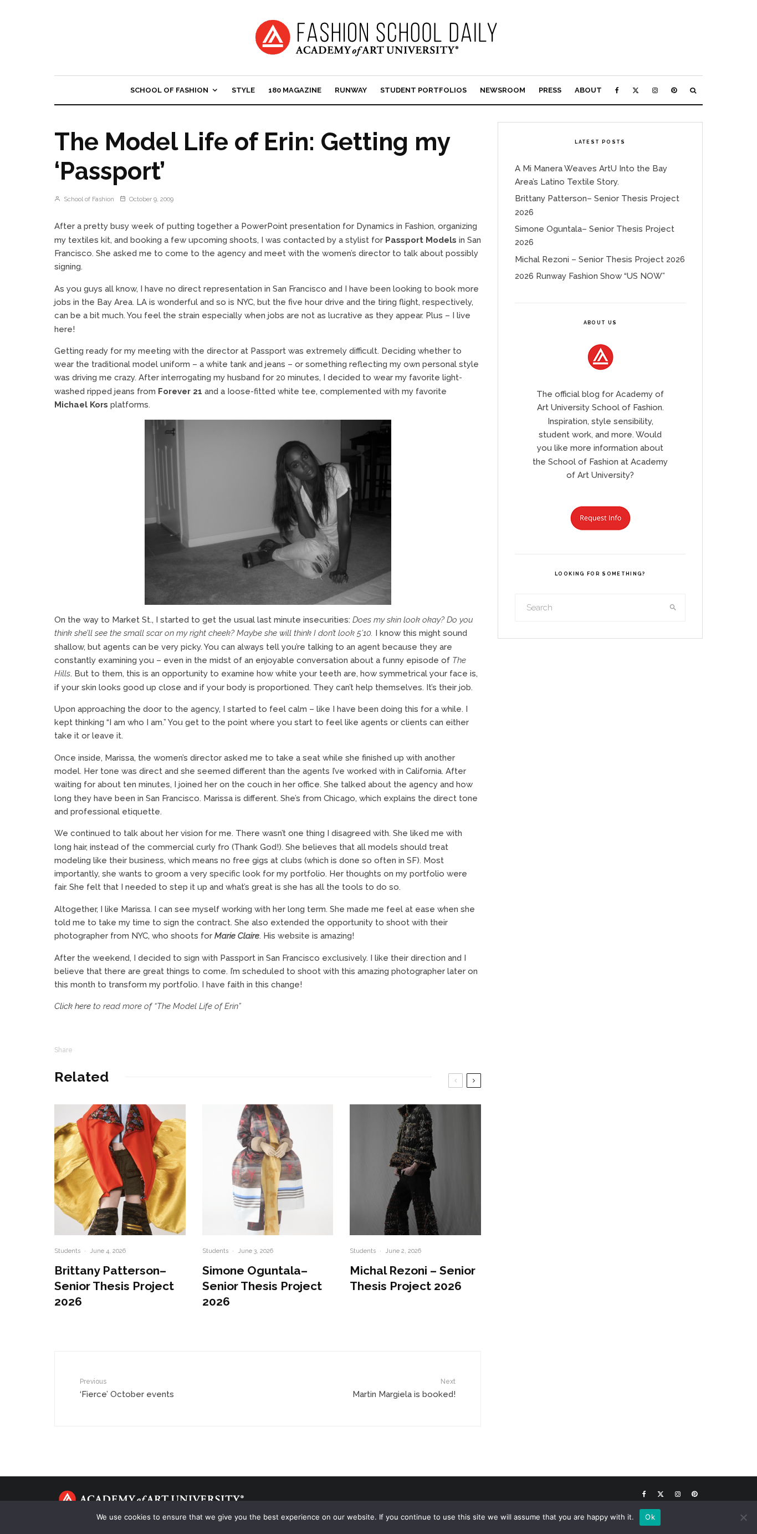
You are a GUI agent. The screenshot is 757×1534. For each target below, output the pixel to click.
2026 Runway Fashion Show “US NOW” (590, 276)
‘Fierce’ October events (127, 1388)
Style (243, 90)
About (588, 90)
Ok (650, 1516)
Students (67, 1251)
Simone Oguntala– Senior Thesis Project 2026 (262, 1285)
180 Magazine (294, 90)
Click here (72, 1006)
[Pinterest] (673, 90)
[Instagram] (655, 90)
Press (550, 90)
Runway (351, 90)
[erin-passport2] (267, 512)
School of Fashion (169, 90)
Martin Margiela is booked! (404, 1388)
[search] (673, 607)
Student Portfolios (423, 90)
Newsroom (502, 90)
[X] (636, 90)
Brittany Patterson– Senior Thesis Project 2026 (114, 1285)
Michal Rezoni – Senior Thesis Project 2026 (412, 1278)
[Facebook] (617, 90)
